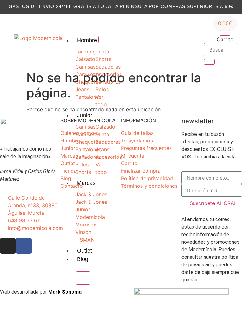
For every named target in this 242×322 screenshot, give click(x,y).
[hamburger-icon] (105, 39)
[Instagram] (154, 42)
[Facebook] (164, 42)
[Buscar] (209, 62)
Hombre (87, 40)
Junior (84, 115)
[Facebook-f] (24, 246)
